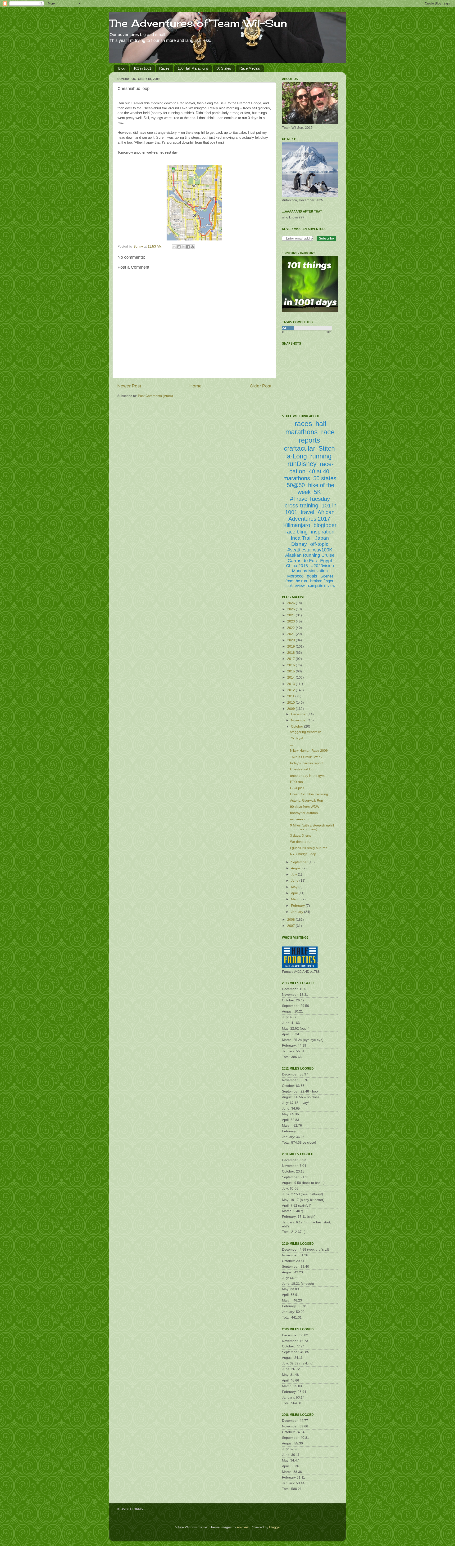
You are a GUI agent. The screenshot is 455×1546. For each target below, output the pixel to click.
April (295, 893)
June (295, 880)
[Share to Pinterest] (192, 246)
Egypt (326, 560)
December (299, 714)
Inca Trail (301, 538)
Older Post (260, 385)
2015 (291, 671)
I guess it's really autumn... (310, 848)
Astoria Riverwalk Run (306, 800)
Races (164, 68)
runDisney (302, 463)
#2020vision (322, 565)
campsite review (321, 586)
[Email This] (174, 246)
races (303, 423)
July (294, 874)
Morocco (295, 576)
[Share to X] (183, 246)
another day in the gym (307, 775)
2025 (291, 609)
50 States (223, 68)
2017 (291, 659)
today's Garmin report (306, 763)
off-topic (319, 544)
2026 (291, 603)
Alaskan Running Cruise (310, 555)
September (300, 862)
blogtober (325, 525)
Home (195, 385)
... (291, 744)
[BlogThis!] (179, 246)
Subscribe (326, 238)
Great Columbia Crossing (309, 794)
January (297, 912)
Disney (299, 544)
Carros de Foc (302, 560)
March (296, 899)
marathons (296, 478)
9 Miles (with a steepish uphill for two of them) (312, 827)
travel (307, 512)
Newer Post (129, 385)
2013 (291, 684)
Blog (121, 68)
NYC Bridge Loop (303, 854)
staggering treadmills (305, 732)
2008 (291, 919)
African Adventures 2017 (311, 515)
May (294, 887)
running (321, 456)
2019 (291, 646)
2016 (291, 665)
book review (294, 586)
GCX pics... (298, 788)
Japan (322, 538)
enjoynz (243, 1527)
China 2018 (297, 565)
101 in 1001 (142, 68)
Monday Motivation (310, 571)
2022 (291, 628)
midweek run (299, 819)
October (297, 726)
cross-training (301, 505)
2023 (291, 621)
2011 (291, 696)
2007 (291, 926)
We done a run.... (303, 842)
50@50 (296, 485)
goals (312, 576)
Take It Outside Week (306, 757)
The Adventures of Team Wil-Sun (198, 23)
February (298, 905)
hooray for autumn (304, 813)
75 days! (296, 738)
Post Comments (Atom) (155, 396)
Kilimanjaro (296, 525)
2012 (291, 690)
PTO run (296, 782)
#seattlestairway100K (309, 549)
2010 (291, 702)
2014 (291, 677)
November (299, 720)
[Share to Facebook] (188, 246)
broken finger (321, 581)
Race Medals (249, 68)
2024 (291, 615)
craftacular (299, 448)
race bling (296, 532)
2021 (291, 634)
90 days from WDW (304, 807)
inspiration (322, 532)
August (296, 868)
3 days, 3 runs (300, 835)
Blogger (275, 1527)
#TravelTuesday (310, 499)
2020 (291, 640)
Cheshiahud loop (302, 769)
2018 (291, 652)
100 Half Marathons (193, 68)
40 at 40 (319, 471)
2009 (291, 709)
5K (317, 492)
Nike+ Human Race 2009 (309, 750)
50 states (324, 478)
